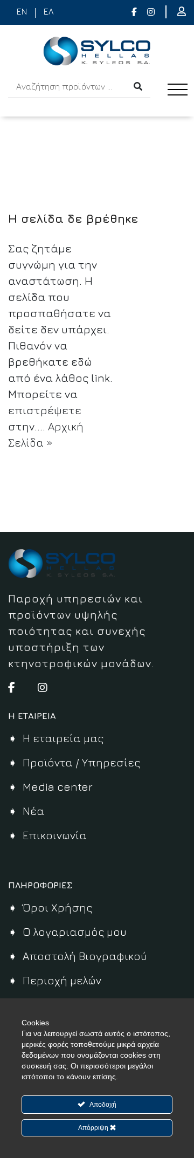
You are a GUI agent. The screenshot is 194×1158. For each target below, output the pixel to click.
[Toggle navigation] (180, 99)
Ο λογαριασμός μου (75, 932)
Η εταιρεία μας (63, 738)
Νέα (33, 811)
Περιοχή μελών (62, 980)
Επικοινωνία (55, 835)
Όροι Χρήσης (57, 907)
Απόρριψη (94, 1128)
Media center (58, 786)
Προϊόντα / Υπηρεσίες (81, 762)
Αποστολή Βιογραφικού (85, 956)
